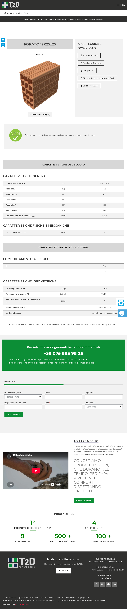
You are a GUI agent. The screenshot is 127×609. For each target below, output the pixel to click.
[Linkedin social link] (114, 584)
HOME (26, 20)
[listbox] (23, 396)
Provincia (89, 403)
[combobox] (104, 406)
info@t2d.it (106, 578)
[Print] (2, 40)
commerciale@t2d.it (115, 570)
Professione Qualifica (13, 393)
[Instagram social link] (102, 584)
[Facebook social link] (96, 584)
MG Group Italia (22, 604)
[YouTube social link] (108, 584)
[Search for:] (63, 13)
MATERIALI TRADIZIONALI (58, 20)
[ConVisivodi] (2, 45)
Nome (48, 393)
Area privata (100, 600)
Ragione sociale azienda (15, 403)
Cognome (90, 393)
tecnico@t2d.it (115, 562)
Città (47, 403)
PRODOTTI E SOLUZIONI (39, 20)
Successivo (13, 414)
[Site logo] (10, 5)
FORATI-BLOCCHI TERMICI (78, 20)
